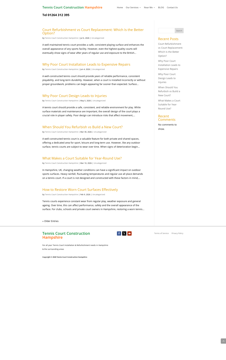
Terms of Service (161, 233)
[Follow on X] (124, 233)
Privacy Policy (177, 233)
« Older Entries (50, 221)
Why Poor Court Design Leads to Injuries (74, 95)
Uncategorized (97, 38)
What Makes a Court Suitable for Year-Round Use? (82, 158)
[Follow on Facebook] (119, 233)
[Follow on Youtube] (129, 233)
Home (120, 8)
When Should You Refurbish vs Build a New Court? (82, 127)
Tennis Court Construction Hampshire (61, 38)
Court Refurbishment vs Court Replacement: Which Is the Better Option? (93, 31)
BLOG (161, 8)
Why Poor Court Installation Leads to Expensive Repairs (86, 64)
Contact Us (172, 8)
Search (179, 30)
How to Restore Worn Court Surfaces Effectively (80, 189)
